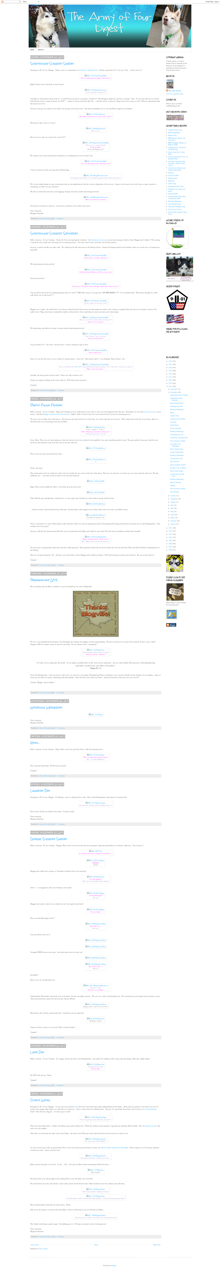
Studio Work (40, 1100)
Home (32, 50)
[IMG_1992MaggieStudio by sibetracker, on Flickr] (96, 1156)
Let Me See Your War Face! (177, 475)
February (174, 521)
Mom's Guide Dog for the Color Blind (114, 1147)
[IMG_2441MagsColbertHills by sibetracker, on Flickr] (95, 300)
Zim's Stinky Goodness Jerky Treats (177, 213)
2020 (170, 367)
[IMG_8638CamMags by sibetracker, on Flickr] (95, 893)
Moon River (79, 367)
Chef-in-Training (175, 428)
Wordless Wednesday (46, 707)
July (172, 505)
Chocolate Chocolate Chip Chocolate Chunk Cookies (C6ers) (176, 163)
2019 (170, 370)
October (173, 496)
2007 (170, 547)
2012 (170, 531)
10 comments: (61, 728)
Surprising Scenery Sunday (52, 64)
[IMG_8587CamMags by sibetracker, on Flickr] (95, 860)
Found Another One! (177, 452)
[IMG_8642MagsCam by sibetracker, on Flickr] (95, 877)
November (174, 392)
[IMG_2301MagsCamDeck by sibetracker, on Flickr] (95, 1004)
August (173, 502)
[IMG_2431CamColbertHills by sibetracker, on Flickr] (96, 255)
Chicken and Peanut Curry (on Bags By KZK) (178, 158)
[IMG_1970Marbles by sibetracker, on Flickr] (96, 1170)
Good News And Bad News (179, 438)
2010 (170, 537)
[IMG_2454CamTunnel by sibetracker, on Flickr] (96, 114)
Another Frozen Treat (175, 130)
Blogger (113, 1265)
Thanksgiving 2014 (43, 580)
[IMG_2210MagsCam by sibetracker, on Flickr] (95, 1064)
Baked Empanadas (174, 132)
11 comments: (60, 1037)
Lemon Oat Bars (173, 175)
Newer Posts (35, 1245)
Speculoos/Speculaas (175, 201)
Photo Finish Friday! (46, 405)
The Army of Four (174, 91)
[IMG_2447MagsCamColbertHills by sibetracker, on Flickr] (96, 334)
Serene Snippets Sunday (178, 465)
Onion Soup (172, 183)
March (173, 518)
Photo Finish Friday (176, 449)
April (173, 514)
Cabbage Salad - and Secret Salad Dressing (177, 148)
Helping (172, 485)
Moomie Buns (172, 178)
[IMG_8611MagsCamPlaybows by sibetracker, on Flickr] (96, 985)
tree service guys (150, 412)
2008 (170, 543)
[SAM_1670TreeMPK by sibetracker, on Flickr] (95, 481)
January (173, 524)
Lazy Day (37, 1052)
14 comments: (61, 776)
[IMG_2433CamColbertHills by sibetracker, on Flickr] (96, 75)
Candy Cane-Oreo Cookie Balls (176, 153)
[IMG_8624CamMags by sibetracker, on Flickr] (95, 909)
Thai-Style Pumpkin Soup (176, 206)
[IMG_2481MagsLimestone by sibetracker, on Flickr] (95, 90)
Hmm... (34, 743)
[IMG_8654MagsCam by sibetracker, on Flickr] (95, 1018)
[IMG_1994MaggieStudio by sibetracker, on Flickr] (96, 1139)
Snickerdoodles (173, 194)
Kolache (170, 173)
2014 (170, 386)
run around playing (149, 1109)
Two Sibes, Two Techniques (175, 445)
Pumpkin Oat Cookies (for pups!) (176, 190)
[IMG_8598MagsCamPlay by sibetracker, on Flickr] (96, 946)
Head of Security (175, 482)
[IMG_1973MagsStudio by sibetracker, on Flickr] (95, 1196)
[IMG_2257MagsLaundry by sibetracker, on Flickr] (96, 803)
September (174, 499)
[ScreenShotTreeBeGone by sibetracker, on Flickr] (95, 515)
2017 (170, 377)
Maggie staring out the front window (56, 414)
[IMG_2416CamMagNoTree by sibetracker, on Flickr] (96, 537)
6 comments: (60, 218)
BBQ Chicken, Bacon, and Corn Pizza (176, 139)
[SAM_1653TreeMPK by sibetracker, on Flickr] (95, 492)
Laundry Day (40, 791)
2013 (170, 528)
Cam (76, 1106)
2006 (170, 550)
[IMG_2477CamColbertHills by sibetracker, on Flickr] (96, 161)
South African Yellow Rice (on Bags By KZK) (177, 197)
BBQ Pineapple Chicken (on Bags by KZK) (177, 144)
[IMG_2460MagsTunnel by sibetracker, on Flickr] (95, 128)
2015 (170, 383)
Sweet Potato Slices (174, 204)
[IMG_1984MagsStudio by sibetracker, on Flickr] (95, 1189)
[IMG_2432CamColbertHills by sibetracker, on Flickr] (96, 269)
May (172, 511)
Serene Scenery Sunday (48, 839)
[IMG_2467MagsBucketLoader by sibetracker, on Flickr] (96, 175)
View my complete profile (174, 94)
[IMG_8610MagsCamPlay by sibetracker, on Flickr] (95, 964)
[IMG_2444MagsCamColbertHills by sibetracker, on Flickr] (96, 317)
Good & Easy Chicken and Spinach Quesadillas (177, 169)
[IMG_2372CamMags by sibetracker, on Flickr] (95, 755)
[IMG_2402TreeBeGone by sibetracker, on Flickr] (96, 504)
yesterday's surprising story (88, 70)
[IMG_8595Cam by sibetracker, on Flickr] (95, 851)
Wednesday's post (148, 1126)
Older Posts (157, 1245)
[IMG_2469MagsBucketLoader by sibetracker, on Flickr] (96, 197)
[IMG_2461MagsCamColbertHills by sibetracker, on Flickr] (96, 143)
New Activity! (174, 461)
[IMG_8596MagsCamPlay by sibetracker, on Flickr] (95, 924)
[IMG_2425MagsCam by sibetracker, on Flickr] (95, 650)
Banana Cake (172, 135)
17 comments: (60, 693)
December (174, 389)
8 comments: (60, 1085)
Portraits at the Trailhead (178, 468)
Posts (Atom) (43, 1249)
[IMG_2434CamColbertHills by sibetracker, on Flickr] (96, 284)
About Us (41, 50)
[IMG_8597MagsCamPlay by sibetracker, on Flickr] (96, 940)
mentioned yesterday (99, 240)
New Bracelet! (174, 492)
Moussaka (171, 181)
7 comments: (61, 565)
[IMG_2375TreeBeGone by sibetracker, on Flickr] (96, 448)
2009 (170, 540)
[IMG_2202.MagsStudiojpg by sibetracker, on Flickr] (95, 1117)
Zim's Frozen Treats (174, 209)
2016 (170, 380)
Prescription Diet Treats (176, 186)
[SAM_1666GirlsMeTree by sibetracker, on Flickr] (95, 427)
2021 (170, 364)
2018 (170, 374)
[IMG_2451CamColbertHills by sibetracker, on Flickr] (96, 350)
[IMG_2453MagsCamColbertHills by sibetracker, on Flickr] (96, 364)
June (172, 508)
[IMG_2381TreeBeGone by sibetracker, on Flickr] (95, 459)
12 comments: (61, 824)
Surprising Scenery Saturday (54, 233)
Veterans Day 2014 (176, 458)
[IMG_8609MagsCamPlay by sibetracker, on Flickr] (96, 958)
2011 (170, 534)
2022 (170, 361)
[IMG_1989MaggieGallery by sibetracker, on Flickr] (95, 1215)
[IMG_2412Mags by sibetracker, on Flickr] (95, 714)
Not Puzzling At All (176, 434)
